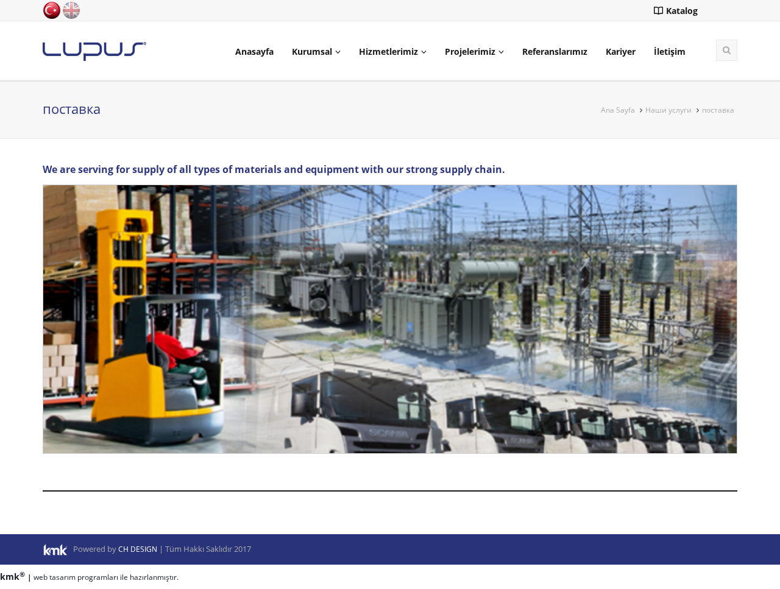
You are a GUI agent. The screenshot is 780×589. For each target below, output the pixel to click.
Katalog (682, 10)
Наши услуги (668, 110)
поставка (718, 110)
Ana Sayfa (618, 110)
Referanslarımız (554, 51)
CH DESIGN (137, 549)
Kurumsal (312, 51)
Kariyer (621, 51)
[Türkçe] (52, 9)
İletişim (670, 51)
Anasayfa (254, 51)
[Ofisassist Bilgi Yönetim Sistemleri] (58, 549)
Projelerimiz (470, 51)
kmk (12, 576)
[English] (71, 9)
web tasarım (55, 577)
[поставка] (94, 50)
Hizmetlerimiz (388, 51)
